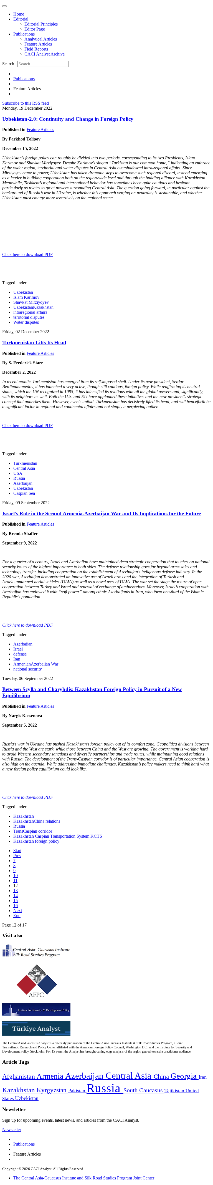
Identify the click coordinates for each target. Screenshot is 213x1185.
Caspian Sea (24, 493)
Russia (19, 478)
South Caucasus (143, 1090)
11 (15, 880)
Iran (16, 659)
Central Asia (24, 468)
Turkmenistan (25, 463)
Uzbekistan (23, 292)
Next (17, 910)
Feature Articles (38, 44)
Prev (17, 855)
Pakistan (77, 1090)
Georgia (185, 1075)
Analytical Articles (40, 39)
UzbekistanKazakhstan (33, 307)
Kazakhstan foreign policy (36, 841)
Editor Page (34, 29)
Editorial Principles (41, 24)
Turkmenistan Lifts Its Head (34, 342)
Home (18, 14)
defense (20, 654)
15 (15, 900)
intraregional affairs (30, 312)
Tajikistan (175, 1090)
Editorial (20, 19)
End (17, 915)
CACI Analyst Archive (44, 54)
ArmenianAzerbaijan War (35, 664)
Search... (9, 63)
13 (15, 890)
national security (27, 669)
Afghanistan (19, 1076)
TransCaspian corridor (32, 831)
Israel (18, 649)
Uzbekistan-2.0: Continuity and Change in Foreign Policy (67, 119)
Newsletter (11, 1129)
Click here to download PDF (27, 254)
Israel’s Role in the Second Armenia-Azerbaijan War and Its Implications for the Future (101, 513)
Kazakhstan (23, 816)
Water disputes (26, 322)
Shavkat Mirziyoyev (31, 302)
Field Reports (36, 49)
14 (15, 895)
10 (15, 875)
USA (17, 473)
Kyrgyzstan (52, 1090)
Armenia (51, 1076)
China (162, 1076)
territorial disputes (28, 317)
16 (15, 905)
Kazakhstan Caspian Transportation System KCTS (57, 836)
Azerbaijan (22, 483)
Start (17, 850)
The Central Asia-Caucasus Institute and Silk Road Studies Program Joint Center (83, 1178)
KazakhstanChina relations (36, 821)
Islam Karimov (26, 297)
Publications (24, 34)
